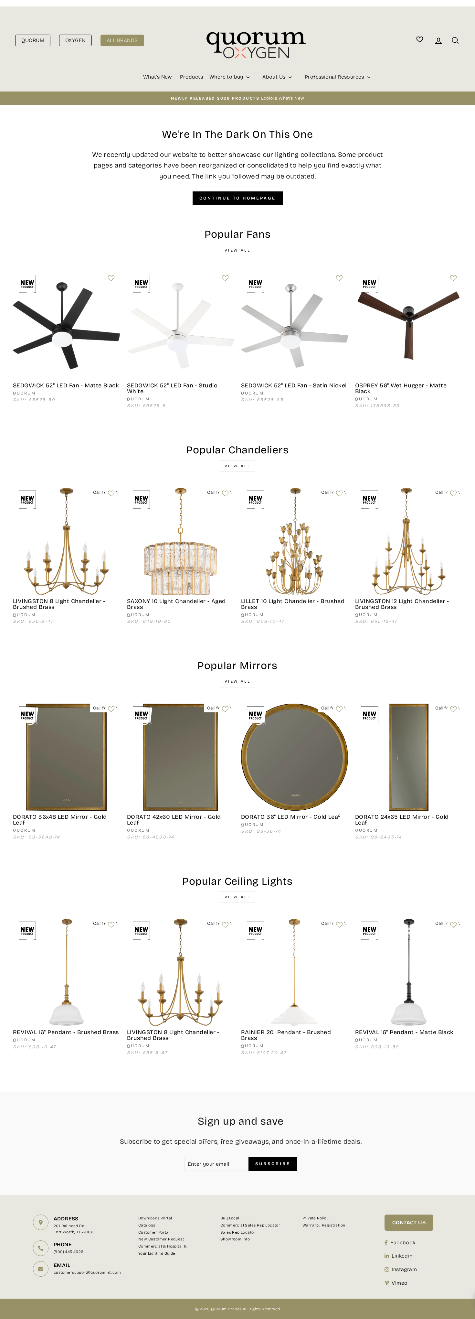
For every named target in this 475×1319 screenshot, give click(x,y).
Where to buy (227, 77)
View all (238, 250)
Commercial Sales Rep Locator (250, 1225)
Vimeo (399, 1283)
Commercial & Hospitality (163, 1246)
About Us (274, 77)
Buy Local (229, 1218)
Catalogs (146, 1225)
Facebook (402, 1242)
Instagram (404, 1269)
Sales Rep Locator (238, 1232)
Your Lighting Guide (156, 1253)
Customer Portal (154, 1232)
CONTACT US (409, 1222)
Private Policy (315, 1218)
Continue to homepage (237, 198)
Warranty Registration (323, 1225)
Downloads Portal (155, 1218)
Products (191, 77)
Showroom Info (235, 1239)
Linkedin (402, 1256)
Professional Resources (335, 77)
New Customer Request (161, 1239)
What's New (157, 77)
